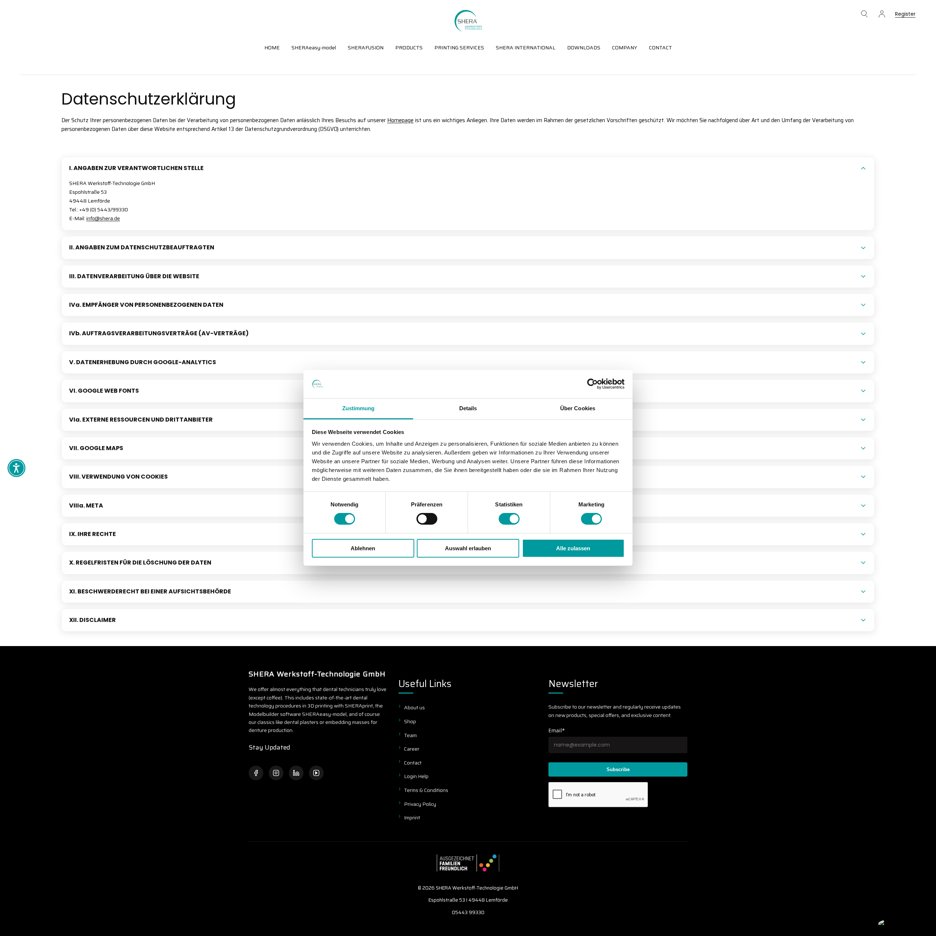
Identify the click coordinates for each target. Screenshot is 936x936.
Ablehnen (363, 548)
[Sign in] (882, 14)
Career (411, 749)
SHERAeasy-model (313, 48)
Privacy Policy (420, 804)
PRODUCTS (409, 48)
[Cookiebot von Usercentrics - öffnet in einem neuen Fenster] (592, 383)
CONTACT (660, 48)
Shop (410, 721)
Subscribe (618, 769)
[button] (864, 14)
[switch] (426, 519)
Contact (413, 763)
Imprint (412, 818)
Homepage (400, 120)
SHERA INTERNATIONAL (525, 48)
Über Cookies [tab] (577, 408)
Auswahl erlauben (468, 548)
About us (414, 707)
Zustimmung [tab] (358, 408)
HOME (272, 48)
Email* (556, 730)
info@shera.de (103, 218)
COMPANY (624, 48)
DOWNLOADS (583, 48)
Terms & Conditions (426, 790)
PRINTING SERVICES (459, 48)
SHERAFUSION (366, 48)
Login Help (416, 776)
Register (905, 14)
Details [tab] (468, 408)
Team (410, 735)
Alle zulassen (573, 548)
